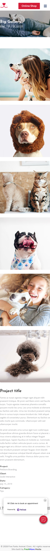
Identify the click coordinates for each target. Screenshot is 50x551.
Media (32, 549)
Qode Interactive (7, 476)
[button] (43, 519)
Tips (9, 26)
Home (2, 26)
